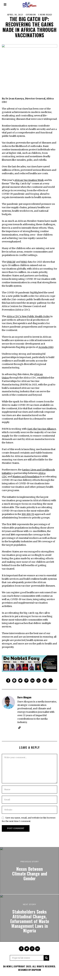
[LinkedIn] (37, 948)
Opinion (31, 14)
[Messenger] (14, 680)
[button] (46, 958)
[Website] (19, 728)
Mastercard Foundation (25, 476)
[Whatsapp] (38, 680)
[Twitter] (20, 680)
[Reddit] (44, 680)
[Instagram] (32, 948)
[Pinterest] (26, 680)
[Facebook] (8, 680)
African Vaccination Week (29, 180)
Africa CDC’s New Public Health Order (28, 316)
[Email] (51, 680)
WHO (24, 261)
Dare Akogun (24, 697)
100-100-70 (28, 514)
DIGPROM (36, 969)
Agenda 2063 (46, 347)
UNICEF (11, 261)
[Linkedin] (32, 680)
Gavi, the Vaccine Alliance (41, 428)
